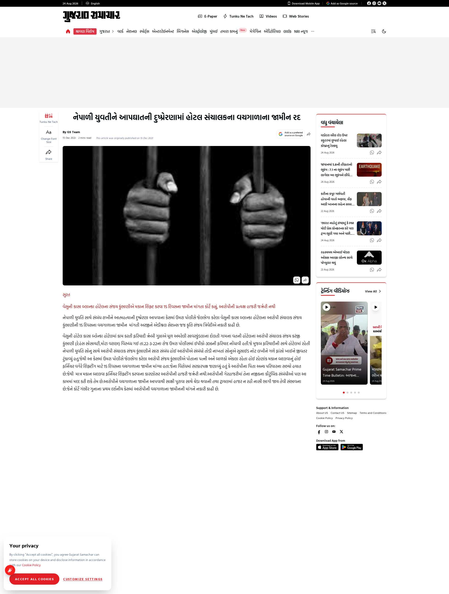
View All (371, 291)
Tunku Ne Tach (241, 16)
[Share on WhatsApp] (296, 280)
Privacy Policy (344, 417)
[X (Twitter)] (384, 3)
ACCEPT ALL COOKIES (34, 578)
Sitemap (352, 412)
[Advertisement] (224, 73)
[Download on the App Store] (327, 447)
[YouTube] (379, 3)
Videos (271, 16)
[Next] (381, 347)
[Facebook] (369, 3)
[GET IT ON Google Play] (351, 447)
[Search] (373, 31)
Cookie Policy (324, 417)
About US (322, 412)
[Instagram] (374, 3)
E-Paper (210, 16)
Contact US (337, 412)
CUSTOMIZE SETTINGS (82, 579)
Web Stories (299, 16)
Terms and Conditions (373, 412)
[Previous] (321, 347)
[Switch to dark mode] (384, 31)
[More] (313, 31)
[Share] (48, 152)
